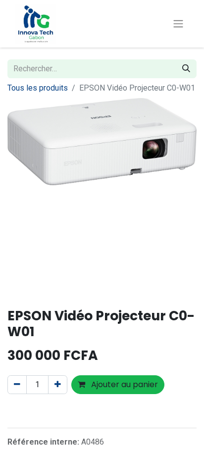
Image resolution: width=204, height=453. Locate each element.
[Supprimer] (17, 384)
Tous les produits (37, 88)
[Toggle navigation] (178, 24)
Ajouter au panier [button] (123, 384)
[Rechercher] (186, 68)
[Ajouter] (57, 384)
